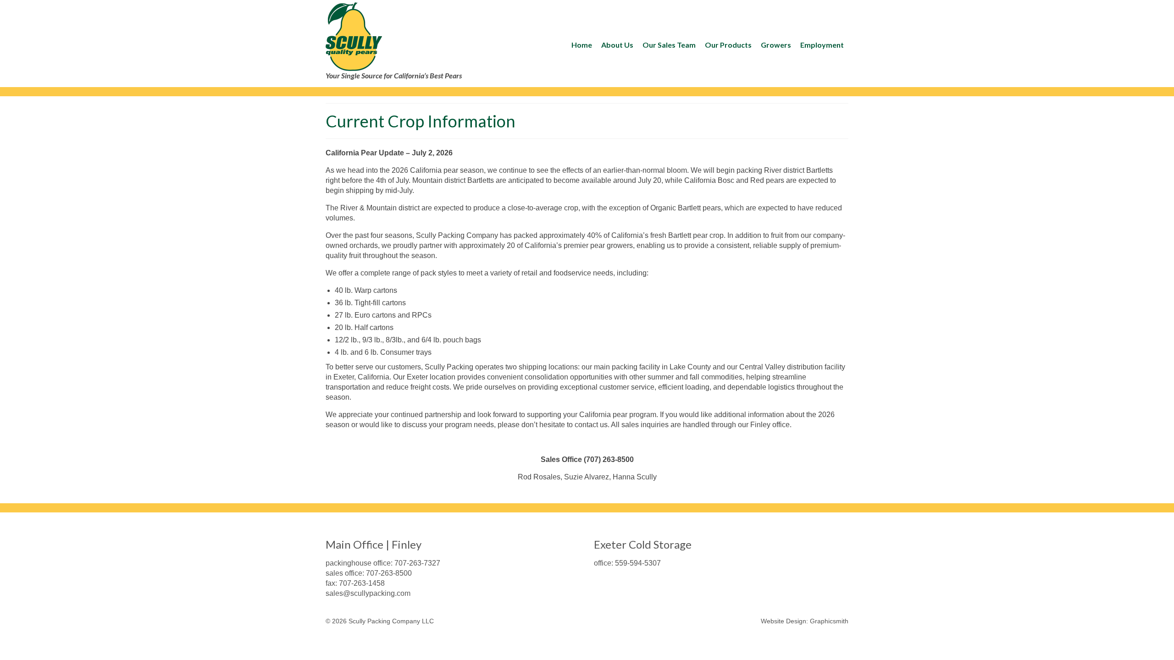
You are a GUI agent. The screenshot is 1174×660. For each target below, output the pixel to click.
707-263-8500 (389, 573)
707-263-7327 (417, 563)
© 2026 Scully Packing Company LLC (380, 621)
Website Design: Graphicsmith (804, 621)
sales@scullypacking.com (368, 593)
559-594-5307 (638, 563)
